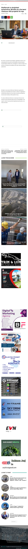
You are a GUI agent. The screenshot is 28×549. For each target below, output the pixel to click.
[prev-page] (2, 247)
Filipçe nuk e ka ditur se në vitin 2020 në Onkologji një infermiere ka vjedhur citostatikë (7, 152)
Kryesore (14, 240)
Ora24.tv (4, 546)
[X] (5, 17)
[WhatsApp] (11, 17)
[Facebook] (2, 17)
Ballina (2, 4)
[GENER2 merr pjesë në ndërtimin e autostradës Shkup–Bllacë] (14, 203)
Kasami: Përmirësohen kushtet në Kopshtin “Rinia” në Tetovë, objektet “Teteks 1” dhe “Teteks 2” (14, 185)
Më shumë (13, 521)
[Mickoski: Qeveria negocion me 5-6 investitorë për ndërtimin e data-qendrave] (5, 515)
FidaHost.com (24, 548)
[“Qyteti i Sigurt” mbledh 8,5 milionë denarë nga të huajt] (5, 506)
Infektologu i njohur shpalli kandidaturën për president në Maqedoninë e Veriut (21, 151)
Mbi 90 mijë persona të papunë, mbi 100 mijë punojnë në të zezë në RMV (14, 242)
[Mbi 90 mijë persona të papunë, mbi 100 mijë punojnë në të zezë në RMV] (14, 231)
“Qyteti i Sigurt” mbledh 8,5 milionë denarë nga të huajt (16, 507)
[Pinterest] (8, 17)
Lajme (6, 4)
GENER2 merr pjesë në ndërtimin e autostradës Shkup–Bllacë (14, 214)
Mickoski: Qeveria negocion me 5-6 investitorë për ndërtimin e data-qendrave (18, 516)
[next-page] (4, 247)
